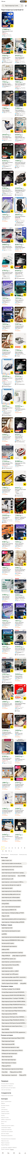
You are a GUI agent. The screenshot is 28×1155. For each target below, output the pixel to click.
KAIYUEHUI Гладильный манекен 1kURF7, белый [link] (20, 408)
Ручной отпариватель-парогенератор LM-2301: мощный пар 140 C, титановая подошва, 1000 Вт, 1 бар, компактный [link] (20, 570)
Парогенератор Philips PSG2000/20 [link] (20, 704)
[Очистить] (22, 6)
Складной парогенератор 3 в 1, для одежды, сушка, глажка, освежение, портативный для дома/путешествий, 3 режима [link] (20, 759)
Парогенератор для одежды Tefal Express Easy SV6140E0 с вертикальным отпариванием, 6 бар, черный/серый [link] (20, 597)
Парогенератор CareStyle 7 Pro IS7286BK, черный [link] (19, 676)
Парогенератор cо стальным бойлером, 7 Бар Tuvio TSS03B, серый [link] (20, 110)
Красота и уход (4, 1117)
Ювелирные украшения (6, 1135)
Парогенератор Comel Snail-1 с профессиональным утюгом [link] (7, 32)
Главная (3, 1153)
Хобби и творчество (6, 1119)
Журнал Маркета (5, 1144)
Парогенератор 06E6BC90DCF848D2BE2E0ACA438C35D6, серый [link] (20, 247)
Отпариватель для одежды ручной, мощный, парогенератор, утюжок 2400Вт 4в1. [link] (20, 326)
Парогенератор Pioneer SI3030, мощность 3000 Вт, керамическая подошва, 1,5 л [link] (6, 110)
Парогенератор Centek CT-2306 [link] (20, 490)
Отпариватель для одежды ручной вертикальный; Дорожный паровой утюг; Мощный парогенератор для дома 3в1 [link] (7, 490)
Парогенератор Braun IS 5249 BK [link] (7, 408)
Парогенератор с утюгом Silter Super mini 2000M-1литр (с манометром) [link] (7, 137)
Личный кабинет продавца (7, 1083)
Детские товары (5, 1133)
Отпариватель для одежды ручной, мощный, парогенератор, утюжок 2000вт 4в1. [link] (7, 570)
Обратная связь (5, 1140)
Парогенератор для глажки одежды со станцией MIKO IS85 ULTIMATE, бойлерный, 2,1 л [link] (20, 58)
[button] (26, 6)
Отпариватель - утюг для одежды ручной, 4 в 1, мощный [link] (7, 704)
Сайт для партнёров (6, 1089)
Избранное (14, 1153)
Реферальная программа (7, 1095)
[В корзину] (12, 26)
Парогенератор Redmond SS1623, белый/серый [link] (19, 352)
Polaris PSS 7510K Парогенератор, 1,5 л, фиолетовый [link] (7, 190)
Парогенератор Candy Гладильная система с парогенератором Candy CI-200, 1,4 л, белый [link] (7, 273)
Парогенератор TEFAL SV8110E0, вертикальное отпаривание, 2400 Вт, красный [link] (20, 464)
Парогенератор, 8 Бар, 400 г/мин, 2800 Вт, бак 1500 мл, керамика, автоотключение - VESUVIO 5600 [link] (20, 84)
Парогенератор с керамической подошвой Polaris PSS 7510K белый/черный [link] (20, 273)
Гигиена (3, 1107)
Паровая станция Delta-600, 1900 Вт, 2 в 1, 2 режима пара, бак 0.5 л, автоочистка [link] (7, 84)
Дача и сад (3, 1121)
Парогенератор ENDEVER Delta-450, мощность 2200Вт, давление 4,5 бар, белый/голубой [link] (20, 137)
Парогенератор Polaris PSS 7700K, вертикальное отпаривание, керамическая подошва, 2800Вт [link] (7, 163)
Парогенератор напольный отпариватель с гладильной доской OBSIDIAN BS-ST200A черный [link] (7, 518)
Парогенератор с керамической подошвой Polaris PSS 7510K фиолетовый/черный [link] (20, 437)
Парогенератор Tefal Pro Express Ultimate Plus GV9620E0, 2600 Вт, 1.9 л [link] (20, 649)
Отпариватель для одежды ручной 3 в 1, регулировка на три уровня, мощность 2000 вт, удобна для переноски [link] (7, 733)
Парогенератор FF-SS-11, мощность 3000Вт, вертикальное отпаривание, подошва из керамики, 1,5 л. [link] (20, 163)
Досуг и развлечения (6, 1101)
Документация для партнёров (8, 1087)
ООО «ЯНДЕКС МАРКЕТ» (11, 1147)
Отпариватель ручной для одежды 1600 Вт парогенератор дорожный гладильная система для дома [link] (7, 811)
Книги (2, 1123)
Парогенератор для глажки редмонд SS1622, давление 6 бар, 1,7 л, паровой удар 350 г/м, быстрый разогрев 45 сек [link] (7, 759)
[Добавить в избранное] (12, 13)
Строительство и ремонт (7, 1131)
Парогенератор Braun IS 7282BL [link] (7, 378)
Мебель (3, 1103)
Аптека (3, 1115)
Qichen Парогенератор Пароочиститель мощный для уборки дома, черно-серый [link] (7, 544)
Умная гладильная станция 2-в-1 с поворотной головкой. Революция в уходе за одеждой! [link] (7, 217)
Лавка (8, 1153)
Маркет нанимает (5, 1142)
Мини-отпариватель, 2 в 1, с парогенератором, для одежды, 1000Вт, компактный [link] (7, 837)
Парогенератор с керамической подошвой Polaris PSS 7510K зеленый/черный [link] (20, 378)
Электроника (4, 1109)
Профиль (25, 1153)
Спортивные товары (6, 1127)
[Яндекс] (12, 1149)
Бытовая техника (5, 1105)
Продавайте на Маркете (7, 1085)
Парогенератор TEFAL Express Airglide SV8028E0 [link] (7, 464)
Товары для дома (5, 1113)
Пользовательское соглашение (8, 1138)
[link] (7, 860)
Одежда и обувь (5, 1111)
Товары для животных (6, 1129)
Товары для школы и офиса (7, 1125)
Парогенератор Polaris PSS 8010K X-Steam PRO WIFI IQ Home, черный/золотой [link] (20, 190)
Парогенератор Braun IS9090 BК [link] (20, 217)
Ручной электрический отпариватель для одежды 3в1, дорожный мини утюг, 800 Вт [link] (20, 733)
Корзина (19, 1153)
